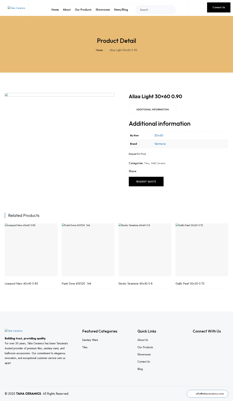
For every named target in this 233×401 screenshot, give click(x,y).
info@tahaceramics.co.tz (210, 394)
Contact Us (219, 7)
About (67, 10)
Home (55, 10)
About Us (142, 340)
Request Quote (146, 181)
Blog (140, 369)
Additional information (152, 109)
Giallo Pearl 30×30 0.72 (190, 284)
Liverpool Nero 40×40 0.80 (21, 284)
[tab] (153, 109)
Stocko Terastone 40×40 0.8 (135, 284)
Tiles (146, 163)
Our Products (83, 10)
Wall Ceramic (158, 163)
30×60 (158, 135)
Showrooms (103, 10)
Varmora (160, 144)
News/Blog (121, 10)
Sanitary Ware (90, 340)
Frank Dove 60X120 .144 (76, 284)
